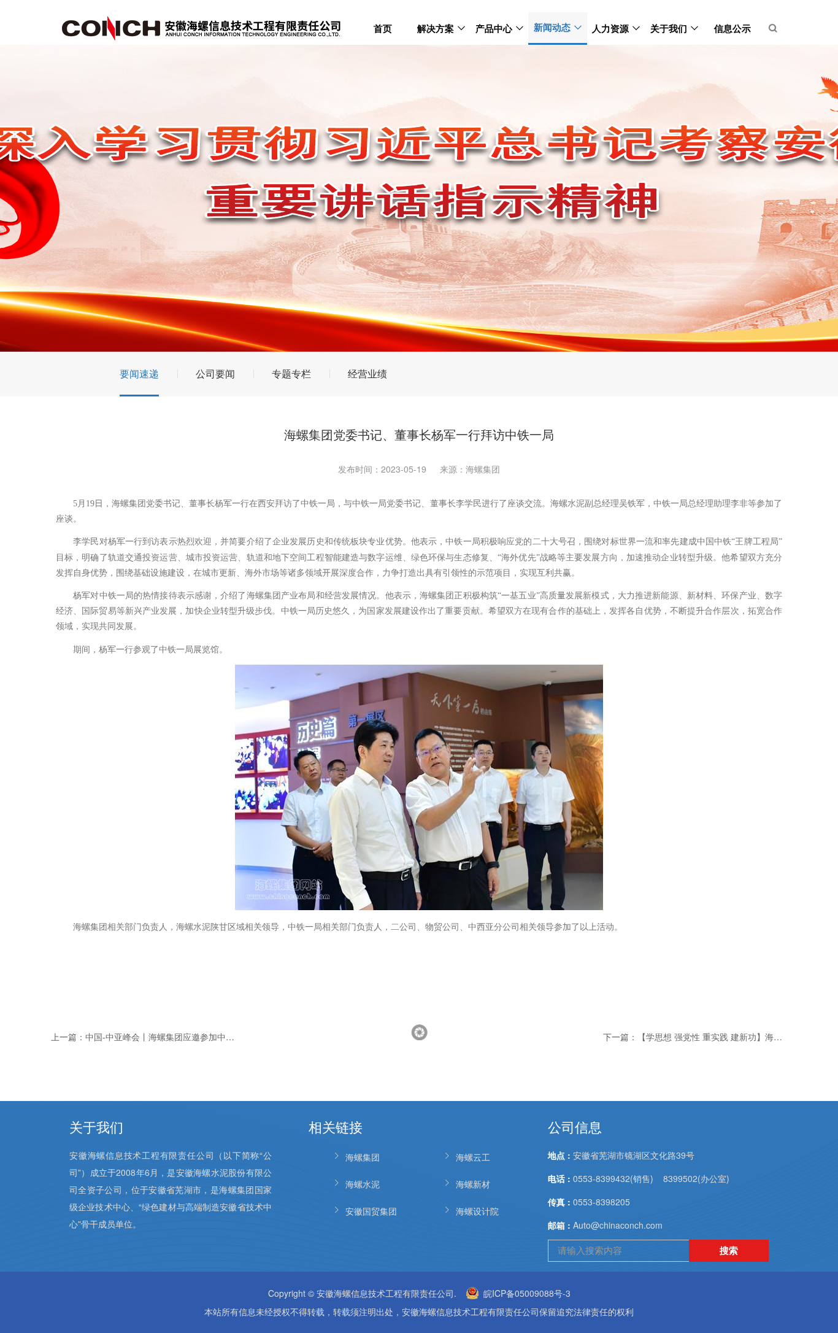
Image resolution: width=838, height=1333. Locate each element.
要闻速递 (139, 373)
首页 (383, 28)
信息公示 (732, 28)
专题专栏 (291, 373)
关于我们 (668, 28)
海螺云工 (473, 1157)
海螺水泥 (362, 1184)
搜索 (729, 1250)
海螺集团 (362, 1157)
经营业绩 (367, 373)
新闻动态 (552, 27)
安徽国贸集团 (371, 1211)
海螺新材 (473, 1184)
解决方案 (435, 28)
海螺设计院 (477, 1211)
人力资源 (610, 28)
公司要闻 (215, 373)
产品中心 (493, 28)
